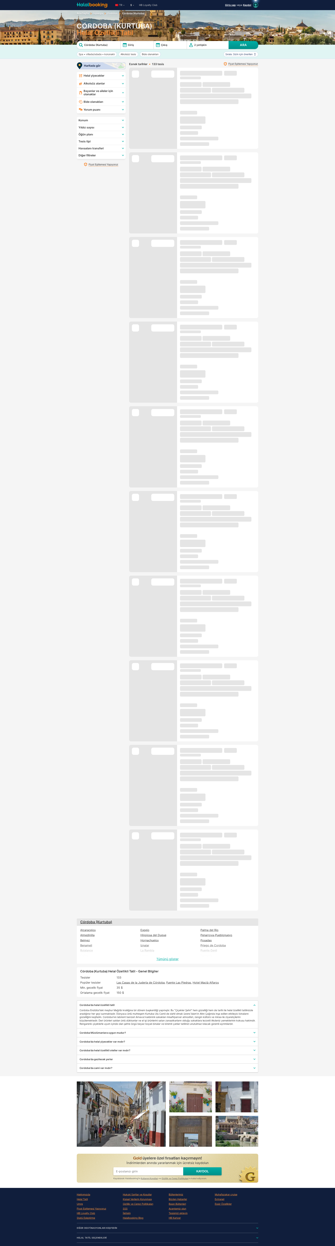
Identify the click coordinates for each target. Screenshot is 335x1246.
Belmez (85, 940)
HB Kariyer (175, 1218)
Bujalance (86, 950)
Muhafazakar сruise (226, 1194)
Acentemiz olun (177, 1208)
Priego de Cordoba (213, 945)
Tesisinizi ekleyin (178, 1213)
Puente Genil (208, 950)
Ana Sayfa (83, 13)
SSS (125, 1208)
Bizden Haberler (178, 1199)
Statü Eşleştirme (86, 1218)
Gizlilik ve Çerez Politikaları (175, 1178)
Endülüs (112, 13)
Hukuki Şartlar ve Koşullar (137, 1194)
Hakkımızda (83, 1194)
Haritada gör (92, 65)
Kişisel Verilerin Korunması (137, 1199)
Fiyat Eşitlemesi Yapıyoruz (91, 1208)
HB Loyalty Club (148, 4)
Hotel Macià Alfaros (206, 982)
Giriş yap (230, 4)
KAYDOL (202, 1171)
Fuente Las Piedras (178, 982)
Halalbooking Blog (133, 1218)
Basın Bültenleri (177, 1204)
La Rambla (147, 950)
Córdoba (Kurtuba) (96, 922)
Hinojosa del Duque (153, 935)
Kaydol (247, 4)
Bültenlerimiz (176, 1194)
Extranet (219, 1199)
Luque (144, 955)
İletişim (127, 1213)
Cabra (84, 955)
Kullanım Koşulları (149, 1178)
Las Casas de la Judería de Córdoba (141, 982)
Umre (80, 1204)
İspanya (98, 13)
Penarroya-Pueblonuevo (216, 935)
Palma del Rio (209, 930)
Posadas (206, 940)
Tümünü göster (167, 959)
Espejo (144, 930)
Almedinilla (87, 935)
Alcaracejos (88, 930)
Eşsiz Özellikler (223, 1204)
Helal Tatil (82, 1199)
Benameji (86, 945)
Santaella (206, 955)
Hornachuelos (149, 940)
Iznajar (144, 945)
